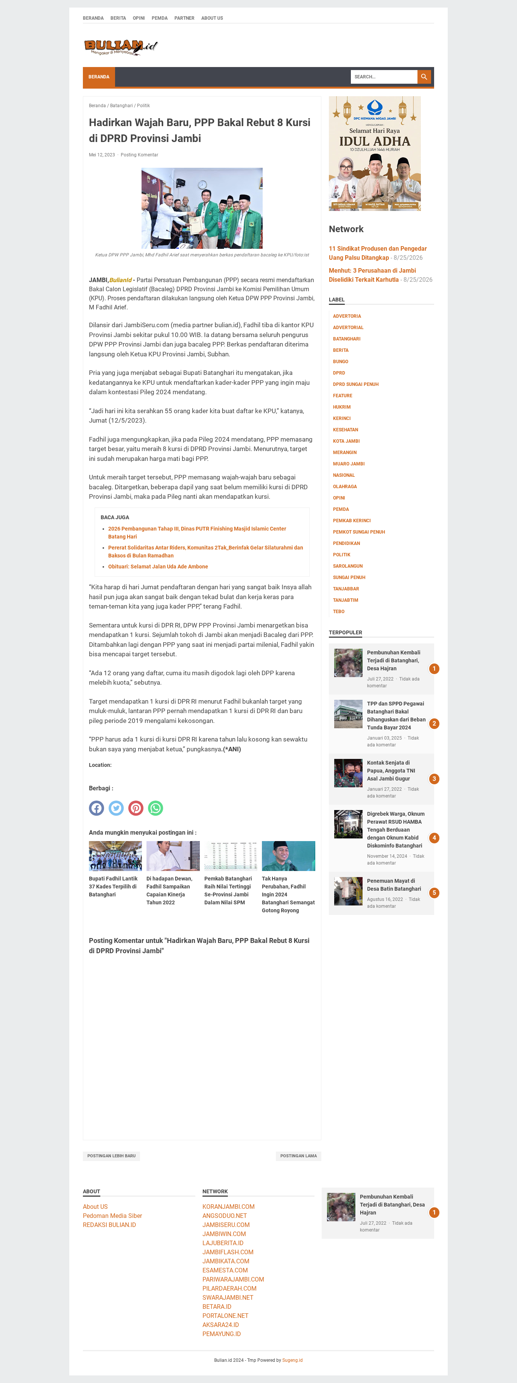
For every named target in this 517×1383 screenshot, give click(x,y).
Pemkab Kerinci (352, 520)
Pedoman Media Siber (112, 1215)
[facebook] (96, 808)
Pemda (160, 18)
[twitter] (116, 808)
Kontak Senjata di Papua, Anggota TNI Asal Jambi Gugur (391, 771)
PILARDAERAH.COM (229, 1288)
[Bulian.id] (121, 45)
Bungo (340, 361)
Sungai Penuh (349, 577)
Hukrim (342, 407)
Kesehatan (345, 429)
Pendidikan (346, 543)
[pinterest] (135, 808)
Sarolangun (348, 566)
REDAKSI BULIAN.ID (109, 1224)
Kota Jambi (346, 441)
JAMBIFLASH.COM (228, 1252)
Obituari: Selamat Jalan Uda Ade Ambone (158, 567)
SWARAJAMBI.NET (228, 1297)
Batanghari (347, 339)
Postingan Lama (298, 1156)
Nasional (344, 475)
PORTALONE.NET (225, 1315)
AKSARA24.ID (220, 1324)
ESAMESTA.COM (225, 1270)
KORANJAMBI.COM (228, 1206)
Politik (341, 554)
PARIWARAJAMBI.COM (233, 1279)
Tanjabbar (346, 589)
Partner (184, 18)
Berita (118, 18)
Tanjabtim (345, 600)
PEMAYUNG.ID (221, 1334)
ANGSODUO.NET (224, 1215)
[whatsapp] (155, 808)
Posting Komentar (139, 155)
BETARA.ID (217, 1306)
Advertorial (348, 327)
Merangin (345, 452)
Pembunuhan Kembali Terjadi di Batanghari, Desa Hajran (393, 660)
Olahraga (345, 486)
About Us (212, 18)
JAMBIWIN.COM (224, 1234)
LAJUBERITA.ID (223, 1243)
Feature (342, 395)
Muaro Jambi (349, 464)
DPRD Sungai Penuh (355, 384)
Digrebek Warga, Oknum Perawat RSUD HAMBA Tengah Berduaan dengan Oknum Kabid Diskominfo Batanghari (396, 830)
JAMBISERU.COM (226, 1224)
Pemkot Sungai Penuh (359, 532)
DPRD (339, 373)
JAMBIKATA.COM (225, 1261)
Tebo (338, 611)
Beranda (93, 18)
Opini (139, 18)
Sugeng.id (292, 1360)
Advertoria (347, 316)
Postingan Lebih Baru (111, 1156)
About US (95, 1206)
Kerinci (342, 418)
